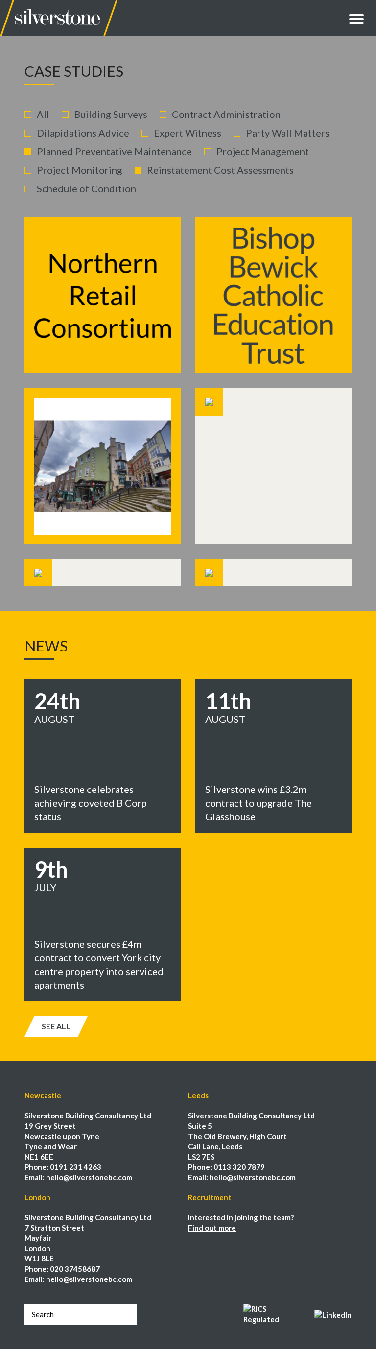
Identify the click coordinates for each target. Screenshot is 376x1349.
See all (56, 1026)
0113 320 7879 (239, 1167)
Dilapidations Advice (83, 133)
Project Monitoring (79, 170)
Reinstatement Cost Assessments (220, 170)
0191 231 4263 (75, 1167)
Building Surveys (110, 114)
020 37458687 (75, 1268)
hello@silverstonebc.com (89, 1177)
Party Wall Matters (287, 133)
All (43, 114)
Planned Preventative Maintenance (114, 151)
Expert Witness (187, 133)
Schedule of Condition (86, 188)
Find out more (212, 1227)
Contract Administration (226, 114)
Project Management (262, 151)
